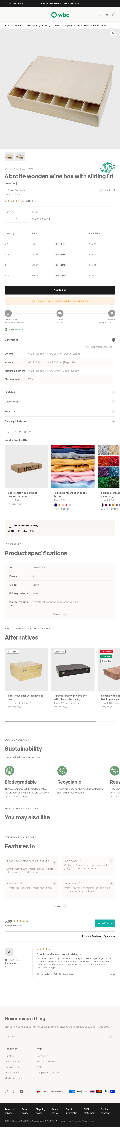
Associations (12, 1072)
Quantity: (9, 211)
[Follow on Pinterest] (14, 1091)
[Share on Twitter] (19, 432)
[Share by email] (29, 432)
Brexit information (72, 1111)
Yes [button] (60, 974)
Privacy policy (26, 1111)
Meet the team (13, 1061)
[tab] (91, 937)
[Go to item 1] (9, 157)
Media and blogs (13, 1078)
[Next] (82, 3)
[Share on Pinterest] (24, 432)
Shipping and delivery (47, 1072)
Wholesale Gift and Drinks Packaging (25, 25)
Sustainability (12, 1067)
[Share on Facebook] (14, 432)
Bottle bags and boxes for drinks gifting (57, 25)
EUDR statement (89, 1111)
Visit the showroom (46, 1061)
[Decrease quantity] (9, 218)
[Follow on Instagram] (7, 1091)
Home (7, 25)
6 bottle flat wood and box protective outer (56, 601)
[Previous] (37, 3)
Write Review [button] (105, 923)
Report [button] (65, 974)
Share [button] (71, 974)
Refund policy (55, 1111)
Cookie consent (105, 1111)
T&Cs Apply (102, 1026)
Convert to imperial (101, 346)
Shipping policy (40, 1111)
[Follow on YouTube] (22, 1091)
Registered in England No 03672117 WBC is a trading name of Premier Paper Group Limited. (61, 1121)
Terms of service (9, 1111)
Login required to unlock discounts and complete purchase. (60, 301)
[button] (60, 201)
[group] (20, 921)
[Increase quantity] (24, 218)
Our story (9, 1056)
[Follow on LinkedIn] (29, 1091)
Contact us (42, 1056)
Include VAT (109, 190)
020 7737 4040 (16, 3)
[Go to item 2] (20, 157)
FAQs (39, 1067)
